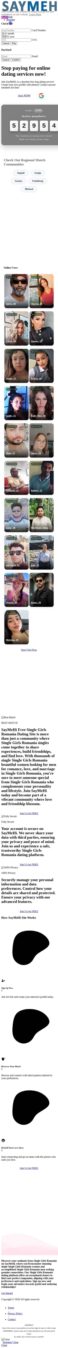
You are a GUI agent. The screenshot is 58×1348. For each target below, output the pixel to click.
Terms (11, 1307)
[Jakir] (16, 515)
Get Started (7, 1293)
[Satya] (16, 291)
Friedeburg (37, 181)
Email (35, 56)
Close (15, 1342)
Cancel (6, 43)
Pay (14, 43)
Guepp (37, 173)
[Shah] (16, 440)
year (12, 36)
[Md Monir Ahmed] (41, 515)
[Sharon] (41, 291)
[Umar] (41, 590)
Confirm (15, 60)
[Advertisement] (29, 228)
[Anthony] (16, 478)
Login (9, 16)
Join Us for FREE (29, 813)
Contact (12, 1319)
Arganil (20, 173)
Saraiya (18, 181)
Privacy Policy (15, 1313)
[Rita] (41, 552)
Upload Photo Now (30, 699)
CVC (34, 39)
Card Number (39, 30)
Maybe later (28, 706)
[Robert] (41, 478)
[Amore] (41, 328)
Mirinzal (29, 189)
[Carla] (16, 328)
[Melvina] (16, 627)
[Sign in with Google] (41, 95)
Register (10, 19)
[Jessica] (16, 590)
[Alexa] (41, 440)
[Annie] (16, 366)
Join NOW (24, 95)
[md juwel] (16, 552)
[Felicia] (41, 366)
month (11, 33)
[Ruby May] (41, 403)
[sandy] (16, 403)
